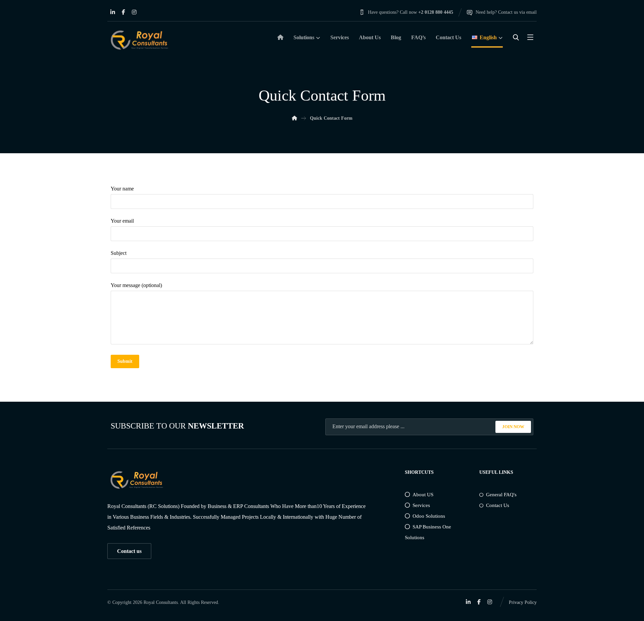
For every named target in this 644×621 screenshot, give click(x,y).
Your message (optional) (136, 285)
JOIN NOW (513, 426)
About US (423, 494)
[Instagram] (134, 12)
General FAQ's (501, 494)
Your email (122, 221)
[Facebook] (123, 12)
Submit (124, 361)
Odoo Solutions (429, 516)
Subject (118, 253)
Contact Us (497, 505)
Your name (122, 188)
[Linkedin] (112, 12)
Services (421, 505)
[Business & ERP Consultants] (139, 40)
